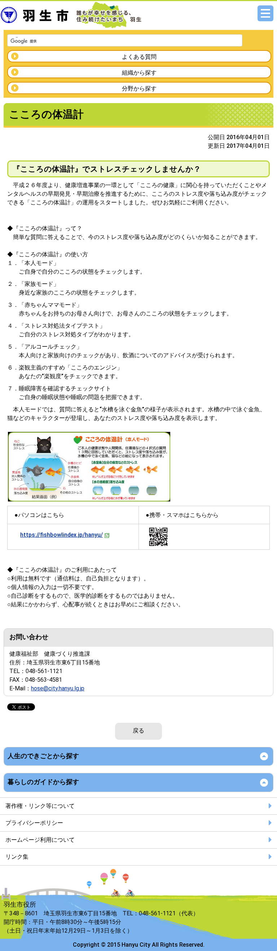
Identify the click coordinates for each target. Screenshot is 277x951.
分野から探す (139, 88)
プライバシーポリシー (34, 822)
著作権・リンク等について (40, 805)
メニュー (265, 13)
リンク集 (16, 856)
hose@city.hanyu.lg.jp (57, 688)
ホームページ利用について (40, 839)
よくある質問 (139, 56)
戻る (138, 730)
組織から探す (139, 72)
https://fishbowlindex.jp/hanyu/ (61, 534)
